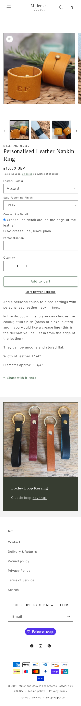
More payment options (41, 291)
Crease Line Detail (15, 214)
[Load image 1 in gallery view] (19, 129)
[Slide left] (4, 131)
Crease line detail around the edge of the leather (39, 223)
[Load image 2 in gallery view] (40, 129)
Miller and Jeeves (30, 685)
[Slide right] (76, 131)
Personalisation (13, 237)
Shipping (27, 173)
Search (13, 590)
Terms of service (30, 697)
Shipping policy (55, 697)
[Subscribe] (68, 617)
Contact (14, 542)
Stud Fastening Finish (18, 197)
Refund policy (18, 561)
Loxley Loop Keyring (29, 488)
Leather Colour (13, 180)
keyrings (39, 498)
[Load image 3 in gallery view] (61, 129)
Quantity (9, 257)
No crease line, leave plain (29, 231)
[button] (8, 7)
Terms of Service (21, 580)
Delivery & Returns (22, 551)
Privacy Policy (19, 570)
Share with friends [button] (21, 378)
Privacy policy (58, 691)
